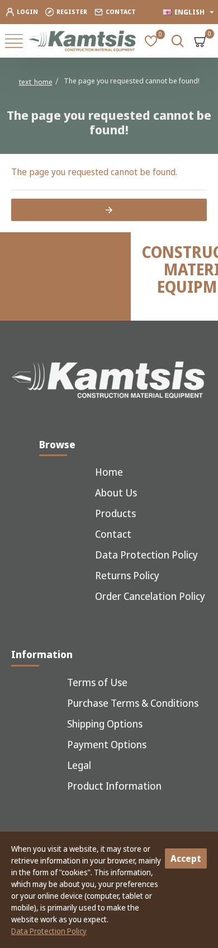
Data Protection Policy (49, 931)
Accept (185, 858)
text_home (36, 82)
